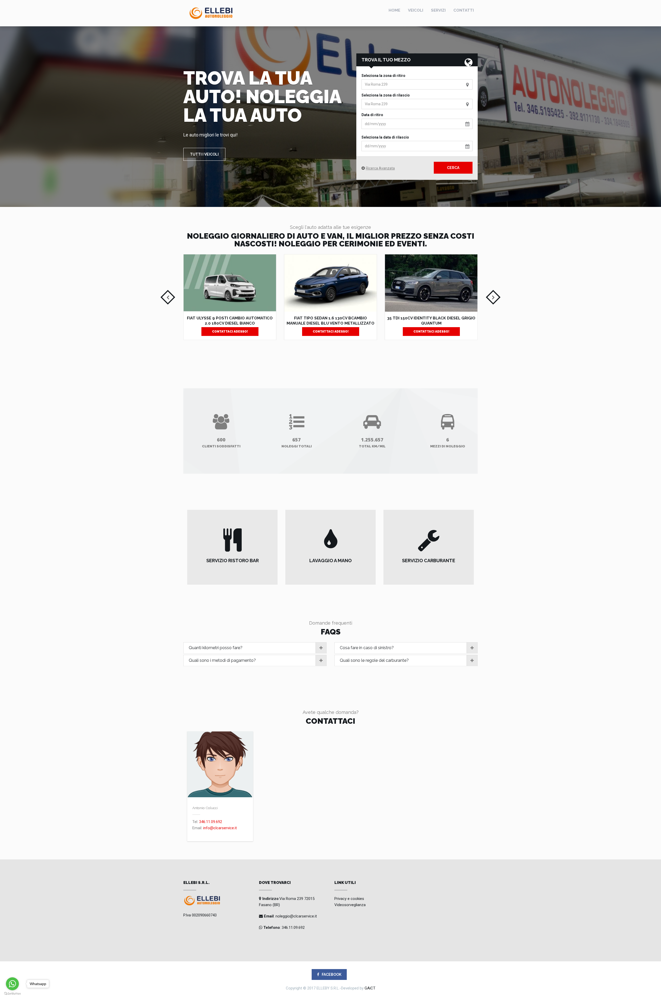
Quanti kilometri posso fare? (215, 647)
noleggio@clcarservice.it (295, 916)
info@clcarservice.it (220, 828)
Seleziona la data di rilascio (385, 137)
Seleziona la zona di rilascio (385, 95)
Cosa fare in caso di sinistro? (367, 647)
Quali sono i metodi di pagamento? (222, 660)
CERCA (453, 168)
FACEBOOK (331, 974)
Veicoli (415, 10)
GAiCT (370, 988)
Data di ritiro (372, 115)
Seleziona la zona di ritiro (383, 76)
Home (394, 10)
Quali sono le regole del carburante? (374, 660)
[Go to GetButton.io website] (12, 993)
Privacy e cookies (349, 898)
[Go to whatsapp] (12, 983)
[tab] (255, 648)
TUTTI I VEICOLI (204, 154)
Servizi (438, 10)
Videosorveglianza (350, 905)
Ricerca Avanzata (380, 168)
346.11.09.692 (210, 821)
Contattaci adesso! (230, 331)
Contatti (463, 10)
